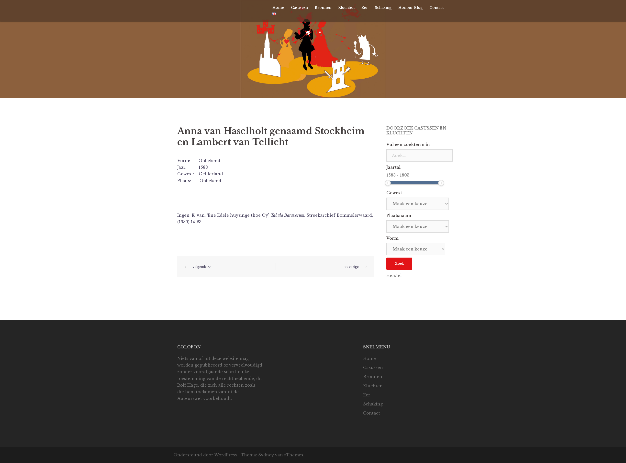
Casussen (299, 7)
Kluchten (346, 7)
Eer (364, 7)
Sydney (266, 454)
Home (278, 7)
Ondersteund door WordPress (205, 454)
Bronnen (323, 7)
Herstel (394, 275)
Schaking (383, 7)
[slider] (388, 183)
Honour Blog (410, 7)
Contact (436, 7)
